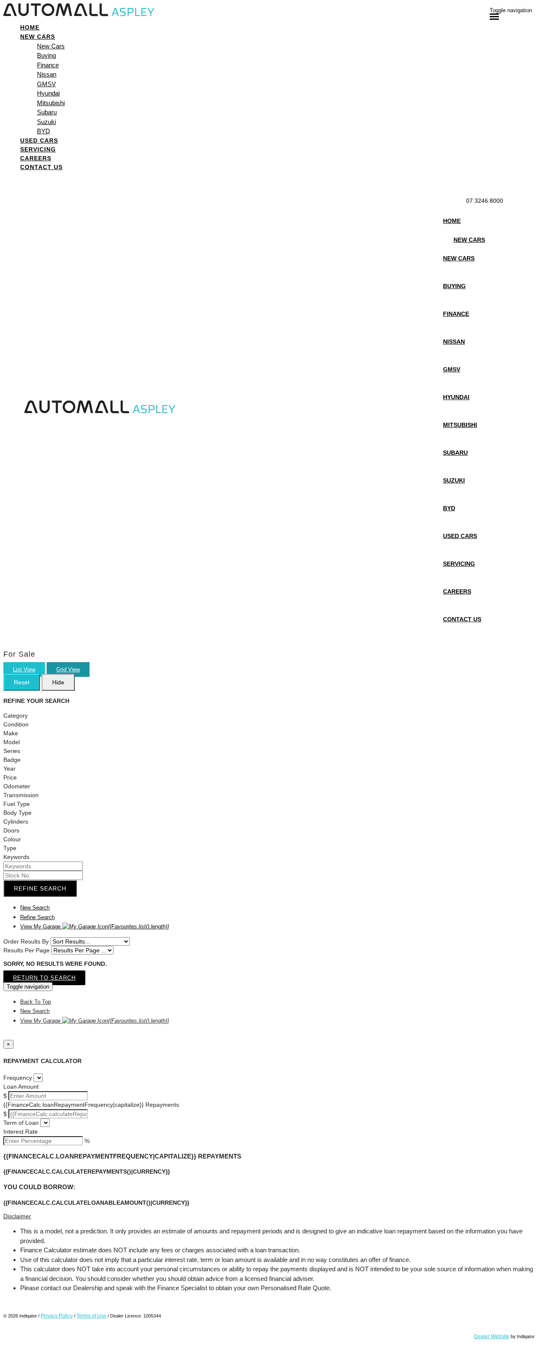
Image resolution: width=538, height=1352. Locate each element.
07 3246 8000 (484, 200)
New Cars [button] (37, 36)
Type (9, 848)
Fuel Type (16, 804)
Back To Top (35, 1002)
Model (11, 742)
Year (9, 768)
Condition (16, 724)
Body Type (17, 812)
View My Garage (94, 926)
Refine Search (40, 888)
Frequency (17, 1077)
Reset (21, 682)
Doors (11, 830)
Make (10, 733)
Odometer (16, 786)
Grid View (68, 669)
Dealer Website (491, 1336)
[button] (269, 1216)
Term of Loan (21, 1122)
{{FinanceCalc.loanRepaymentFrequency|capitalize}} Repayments (91, 1104)
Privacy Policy (57, 1316)
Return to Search (44, 978)
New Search (35, 907)
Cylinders (15, 821)
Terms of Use (91, 1316)
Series (11, 751)
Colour (12, 839)
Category (15, 715)
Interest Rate (20, 1131)
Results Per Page (26, 950)
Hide (58, 682)
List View (24, 669)
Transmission (21, 795)
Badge (12, 759)
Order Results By (26, 941)
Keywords (16, 857)
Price (10, 777)
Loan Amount (21, 1086)
